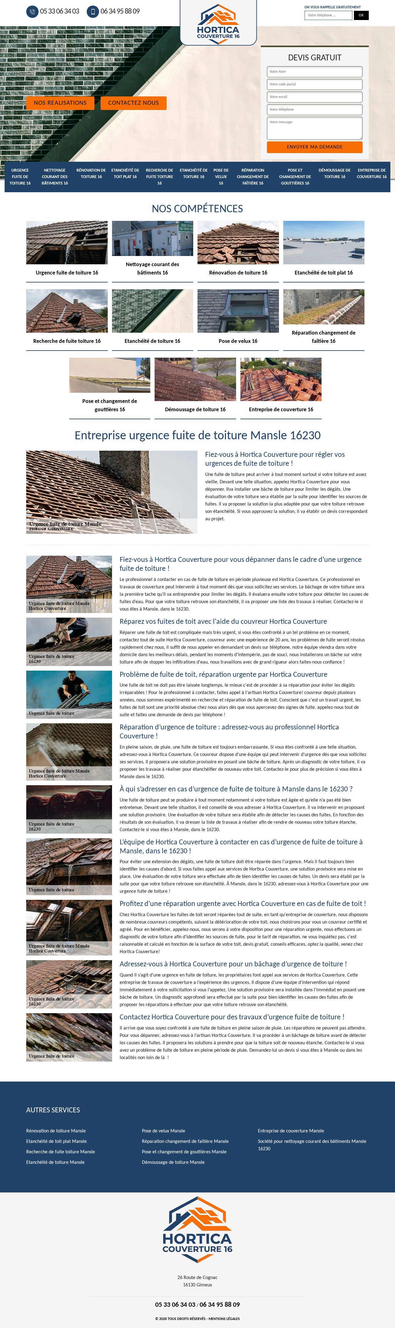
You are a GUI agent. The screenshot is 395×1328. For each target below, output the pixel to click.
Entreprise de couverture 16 (372, 173)
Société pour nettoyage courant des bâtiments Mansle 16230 (312, 1145)
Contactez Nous (133, 103)
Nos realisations (60, 103)
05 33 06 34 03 (59, 11)
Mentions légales (224, 1319)
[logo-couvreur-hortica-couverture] (197, 1229)
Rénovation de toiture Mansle (56, 1131)
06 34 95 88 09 (120, 11)
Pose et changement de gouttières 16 (295, 177)
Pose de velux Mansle (163, 1131)
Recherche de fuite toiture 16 (159, 177)
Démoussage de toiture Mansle (173, 1162)
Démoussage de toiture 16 (335, 173)
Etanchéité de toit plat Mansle (56, 1141)
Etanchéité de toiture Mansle (55, 1162)
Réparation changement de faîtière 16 (253, 177)
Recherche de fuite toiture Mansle (60, 1152)
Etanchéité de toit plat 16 (125, 173)
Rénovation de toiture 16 (91, 173)
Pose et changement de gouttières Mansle (184, 1152)
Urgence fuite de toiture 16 (20, 177)
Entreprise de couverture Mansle (291, 1131)
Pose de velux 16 (221, 177)
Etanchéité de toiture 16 (194, 173)
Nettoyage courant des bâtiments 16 (55, 177)
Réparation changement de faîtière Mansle (185, 1141)
